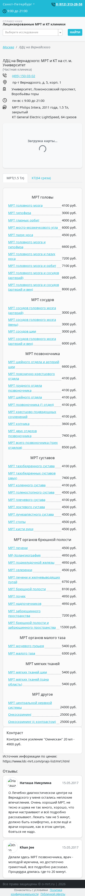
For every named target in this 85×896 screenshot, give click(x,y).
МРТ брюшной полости (27, 589)
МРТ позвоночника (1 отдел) (31, 404)
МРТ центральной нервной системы (30, 705)
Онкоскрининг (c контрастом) (32, 721)
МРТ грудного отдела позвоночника (25, 388)
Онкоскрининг (20, 714)
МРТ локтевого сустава (26, 507)
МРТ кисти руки (20, 529)
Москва (8, 47)
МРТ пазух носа (20, 235)
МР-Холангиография (24, 555)
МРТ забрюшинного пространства (24, 613)
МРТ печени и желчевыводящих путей (34, 579)
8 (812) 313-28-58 (69, 4)
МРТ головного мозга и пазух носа (31, 256)
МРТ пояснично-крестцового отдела (31, 376)
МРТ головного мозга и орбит (32, 266)
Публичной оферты (53, 894)
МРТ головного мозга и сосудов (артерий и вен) (33, 287)
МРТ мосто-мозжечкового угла (33, 227)
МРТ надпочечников (24, 603)
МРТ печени (18, 548)
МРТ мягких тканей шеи (27, 672)
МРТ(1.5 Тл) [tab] (15, 178)
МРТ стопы (17, 522)
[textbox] (31, 32)
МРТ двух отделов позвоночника (22, 433)
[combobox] (32, 32)
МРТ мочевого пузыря (26, 646)
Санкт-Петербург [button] (17, 4)
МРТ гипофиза (19, 213)
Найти (75, 32)
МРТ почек (17, 596)
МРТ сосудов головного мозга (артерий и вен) (32, 341)
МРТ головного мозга (25, 205)
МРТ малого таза (21, 653)
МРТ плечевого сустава (26, 500)
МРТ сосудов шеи (22, 331)
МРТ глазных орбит (23, 220)
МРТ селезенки (20, 570)
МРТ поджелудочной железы (31, 562)
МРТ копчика (18, 424)
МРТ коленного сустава (27, 485)
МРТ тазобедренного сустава (31, 466)
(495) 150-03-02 (23, 76)
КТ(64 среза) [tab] (41, 178)
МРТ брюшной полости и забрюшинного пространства (32, 625)
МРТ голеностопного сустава (31, 492)
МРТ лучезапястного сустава (31, 514)
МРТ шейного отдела (25, 397)
